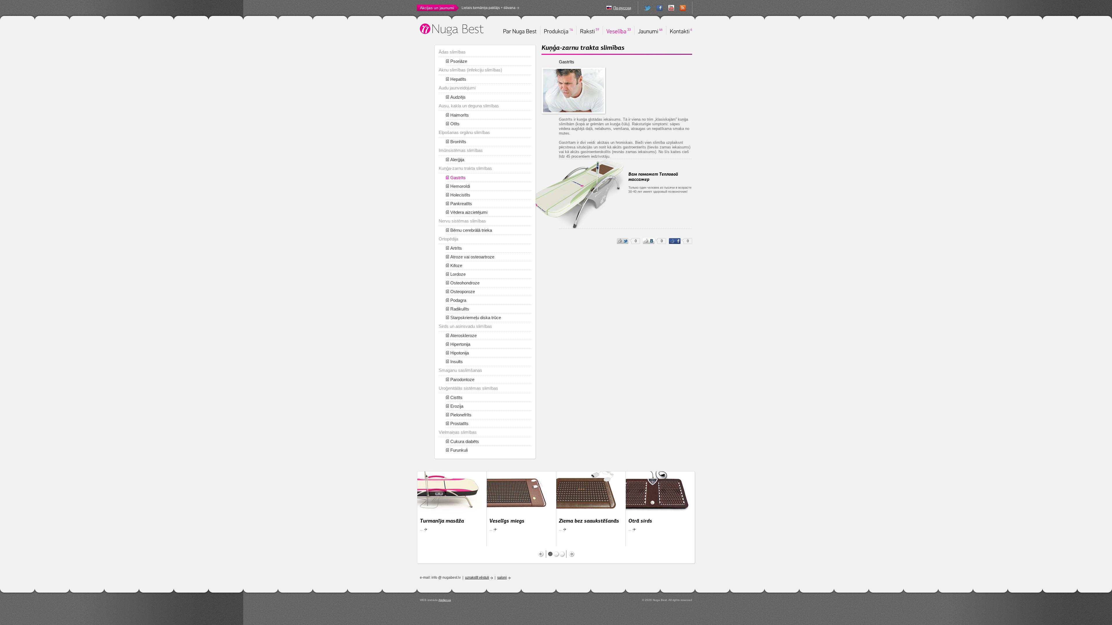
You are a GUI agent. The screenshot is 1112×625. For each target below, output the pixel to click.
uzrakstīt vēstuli (477, 578)
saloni (502, 578)
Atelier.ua (444, 600)
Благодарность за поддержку (486, 8)
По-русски (622, 8)
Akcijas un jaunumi (437, 7)
